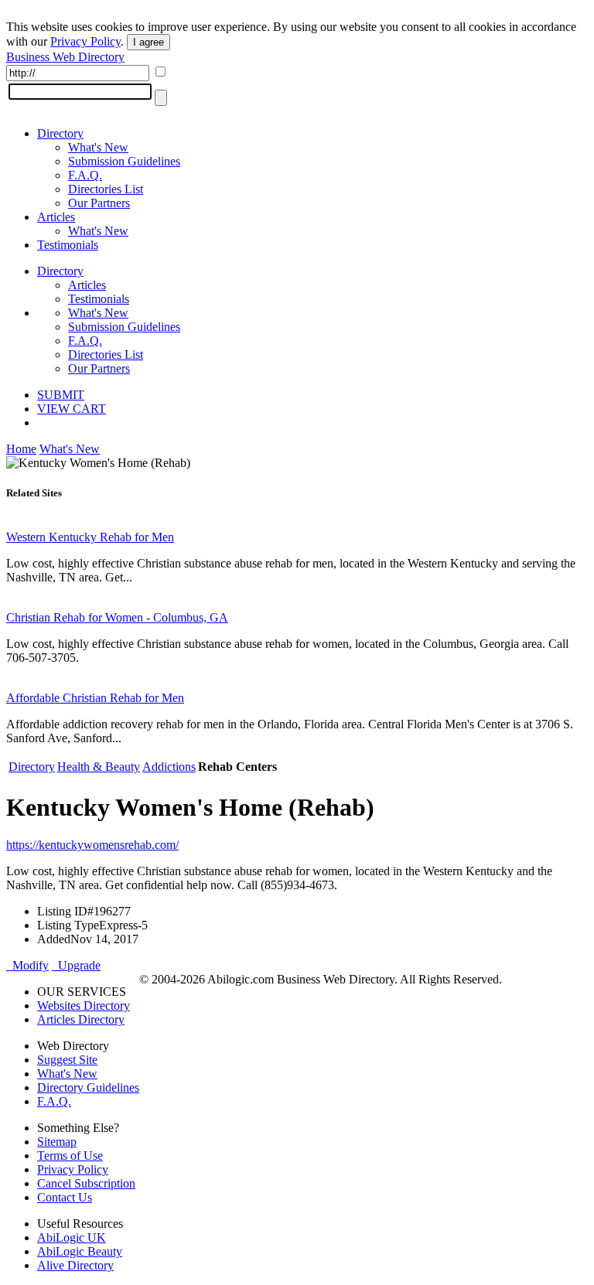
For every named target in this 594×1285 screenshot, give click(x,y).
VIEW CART (71, 408)
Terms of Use (70, 1155)
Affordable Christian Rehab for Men (95, 697)
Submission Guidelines (124, 161)
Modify (27, 965)
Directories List (105, 189)
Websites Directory (83, 1005)
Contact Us (64, 1197)
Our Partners (99, 203)
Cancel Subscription (86, 1183)
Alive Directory (75, 1265)
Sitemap (57, 1141)
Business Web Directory (65, 56)
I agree (148, 42)
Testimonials (67, 244)
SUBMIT (60, 394)
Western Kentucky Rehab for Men (90, 537)
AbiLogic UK (71, 1237)
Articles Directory (81, 1019)
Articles (56, 216)
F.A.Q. (85, 175)
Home (21, 448)
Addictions (169, 766)
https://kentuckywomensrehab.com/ (92, 844)
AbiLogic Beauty (79, 1251)
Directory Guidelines (88, 1087)
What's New (98, 147)
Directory (60, 133)
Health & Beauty (98, 766)
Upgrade (76, 965)
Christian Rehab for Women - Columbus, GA (117, 617)
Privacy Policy (85, 41)
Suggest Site (67, 1059)
